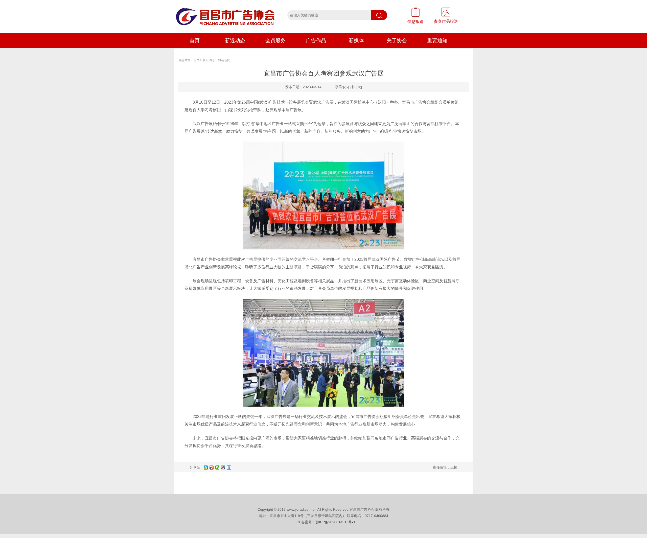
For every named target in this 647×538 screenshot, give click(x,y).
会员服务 (275, 40)
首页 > (197, 60)
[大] (359, 87)
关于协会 (397, 40)
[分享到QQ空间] (206, 467)
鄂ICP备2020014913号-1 (335, 522)
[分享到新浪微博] (212, 467)
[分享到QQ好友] (223, 467)
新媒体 (356, 40)
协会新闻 (224, 60)
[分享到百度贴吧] (229, 467)
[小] (346, 87)
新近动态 (235, 40)
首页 (195, 40)
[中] (352, 87)
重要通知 (437, 40)
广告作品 (316, 40)
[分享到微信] (217, 467)
